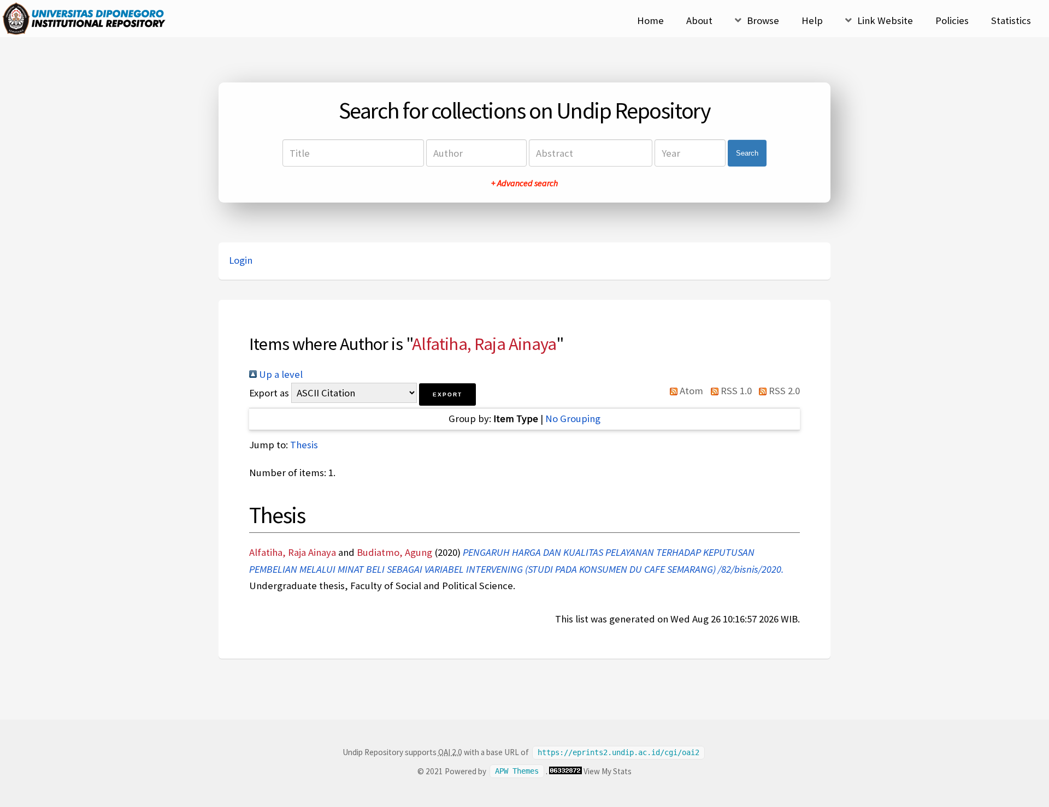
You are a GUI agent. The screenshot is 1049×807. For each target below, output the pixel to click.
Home (650, 20)
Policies (952, 20)
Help (812, 20)
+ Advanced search (524, 182)
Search (747, 153)
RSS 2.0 (783, 390)
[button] (447, 394)
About (699, 20)
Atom (690, 390)
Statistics (1011, 20)
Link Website (885, 20)
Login (240, 260)
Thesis (304, 444)
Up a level (280, 374)
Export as (269, 393)
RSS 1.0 (734, 390)
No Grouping (572, 418)
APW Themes (517, 771)
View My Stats (608, 771)
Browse (763, 20)
